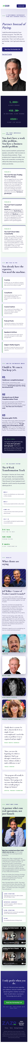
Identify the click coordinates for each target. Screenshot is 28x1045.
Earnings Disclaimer (18, 1028)
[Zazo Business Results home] (6, 6)
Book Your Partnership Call (12, 49)
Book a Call (21, 6)
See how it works (7, 54)
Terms (11, 1028)
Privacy (6, 1028)
